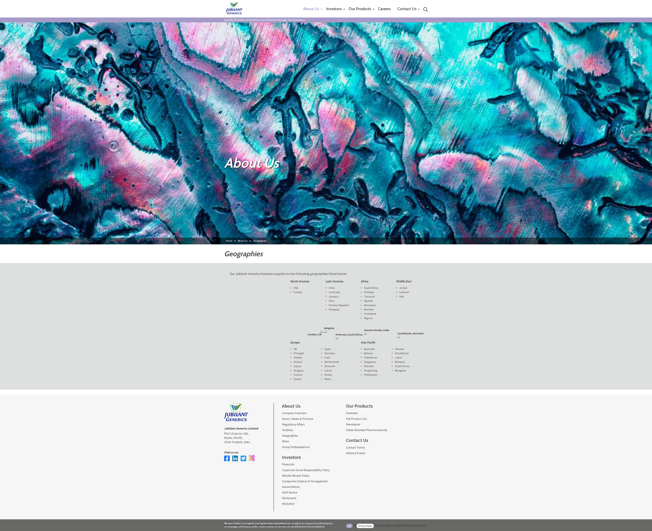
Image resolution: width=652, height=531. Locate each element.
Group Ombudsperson (296, 447)
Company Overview (294, 413)
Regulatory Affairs (293, 424)
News (285, 441)
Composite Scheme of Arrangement (305, 481)
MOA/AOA (288, 504)
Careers (384, 9)
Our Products (360, 9)
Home (229, 240)
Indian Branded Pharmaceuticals (366, 430)
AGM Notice (289, 492)
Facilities (287, 430)
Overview (352, 413)
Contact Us (406, 9)
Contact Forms (355, 447)
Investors (334, 9)
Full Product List (356, 419)
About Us (311, 9)
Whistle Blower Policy (295, 476)
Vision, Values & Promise (297, 419)
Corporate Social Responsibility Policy (306, 470)
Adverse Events (356, 453)
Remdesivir (353, 424)
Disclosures (289, 498)
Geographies (290, 435)
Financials (288, 464)
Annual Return (291, 487)
